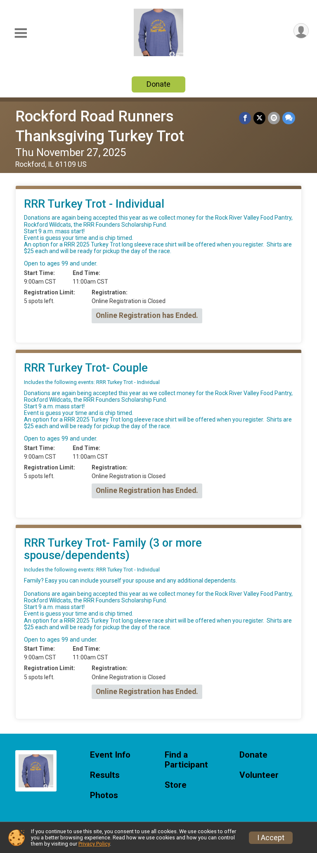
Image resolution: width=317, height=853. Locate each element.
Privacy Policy (94, 844)
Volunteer (259, 775)
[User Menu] (301, 30)
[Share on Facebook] (245, 118)
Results (105, 775)
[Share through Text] (288, 118)
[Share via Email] (274, 118)
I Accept (270, 838)
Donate (158, 84)
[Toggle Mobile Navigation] (20, 33)
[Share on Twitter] (259, 118)
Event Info (110, 755)
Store (176, 785)
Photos (104, 795)
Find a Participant (186, 760)
